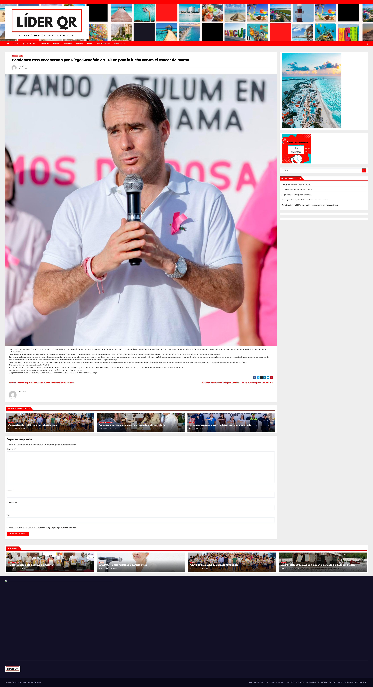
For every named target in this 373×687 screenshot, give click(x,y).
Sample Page (358, 682)
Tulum (21, 55)
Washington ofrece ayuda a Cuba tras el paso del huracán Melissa (305, 200)
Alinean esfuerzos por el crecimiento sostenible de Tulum (132, 425)
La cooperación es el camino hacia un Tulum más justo (220, 425)
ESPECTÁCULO (299, 682)
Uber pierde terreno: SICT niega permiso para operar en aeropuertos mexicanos (310, 205)
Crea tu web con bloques (278, 682)
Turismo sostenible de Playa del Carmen (296, 184)
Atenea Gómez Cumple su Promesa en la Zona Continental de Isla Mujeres (42, 383)
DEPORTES (290, 682)
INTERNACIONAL (311, 682)
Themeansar (37, 682)
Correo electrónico (13, 502)
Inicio (16, 44)
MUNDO (56, 44)
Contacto (267, 682)
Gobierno (15, 55)
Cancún (102, 562)
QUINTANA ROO (29, 44)
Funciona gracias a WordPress (14, 682)
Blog (262, 682)
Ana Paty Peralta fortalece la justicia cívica (297, 189)
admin (24, 66)
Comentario (11, 449)
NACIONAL (45, 44)
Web (8, 515)
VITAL (365, 682)
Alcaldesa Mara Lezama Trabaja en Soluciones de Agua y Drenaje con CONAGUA (237, 383)
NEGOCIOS (68, 44)
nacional (339, 682)
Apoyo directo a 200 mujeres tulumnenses (32, 425)
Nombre (10, 490)
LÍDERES (79, 44)
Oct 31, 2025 (14, 568)
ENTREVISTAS (119, 44)
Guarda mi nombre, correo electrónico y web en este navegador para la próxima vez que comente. (42, 528)
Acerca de (256, 682)
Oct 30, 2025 (286, 568)
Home (250, 682)
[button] (367, 44)
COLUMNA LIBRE (103, 44)
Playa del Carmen (14, 562)
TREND (89, 44)
